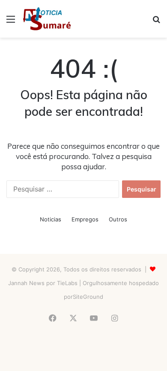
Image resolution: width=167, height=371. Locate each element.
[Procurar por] (156, 22)
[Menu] (10, 22)
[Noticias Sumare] (46, 19)
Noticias (50, 219)
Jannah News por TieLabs (43, 283)
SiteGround (88, 296)
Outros (118, 219)
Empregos (85, 219)
